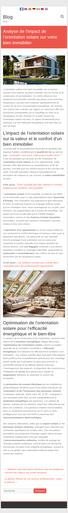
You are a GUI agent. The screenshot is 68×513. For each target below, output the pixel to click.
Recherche (40, 491)
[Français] (21, 9)
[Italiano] (38, 9)
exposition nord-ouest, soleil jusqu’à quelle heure (34, 155)
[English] (25, 9)
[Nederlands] (46, 9)
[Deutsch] (34, 9)
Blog (8, 17)
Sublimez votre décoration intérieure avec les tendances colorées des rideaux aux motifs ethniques (33, 471)
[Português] (42, 9)
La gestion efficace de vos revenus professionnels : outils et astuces (33, 480)
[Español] (29, 9)
